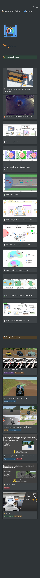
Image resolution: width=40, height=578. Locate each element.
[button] (33, 7)
